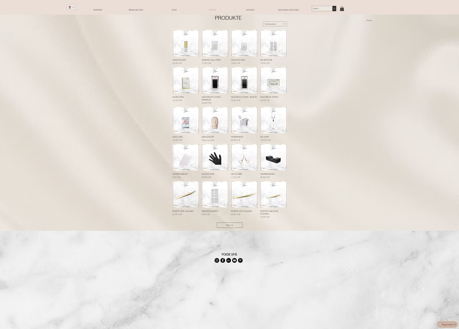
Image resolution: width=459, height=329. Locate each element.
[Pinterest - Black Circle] (240, 260)
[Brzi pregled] (185, 43)
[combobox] (275, 23)
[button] (342, 8)
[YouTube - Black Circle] (234, 260)
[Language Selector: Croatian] (71, 7)
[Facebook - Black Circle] (222, 260)
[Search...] (334, 8)
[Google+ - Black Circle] (228, 260)
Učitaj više (229, 225)
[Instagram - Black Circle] (217, 260)
